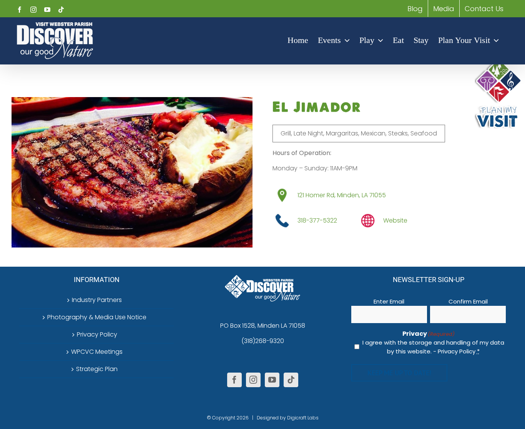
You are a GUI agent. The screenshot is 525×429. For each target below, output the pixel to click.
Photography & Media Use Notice (96, 317)
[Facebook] (234, 380)
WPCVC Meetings (97, 351)
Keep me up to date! (399, 372)
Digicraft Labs (303, 417)
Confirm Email (468, 301)
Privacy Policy (97, 334)
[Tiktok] (291, 380)
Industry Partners (97, 299)
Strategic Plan (97, 369)
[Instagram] (253, 380)
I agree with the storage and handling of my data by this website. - (433, 346)
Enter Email (389, 301)
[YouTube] (272, 380)
